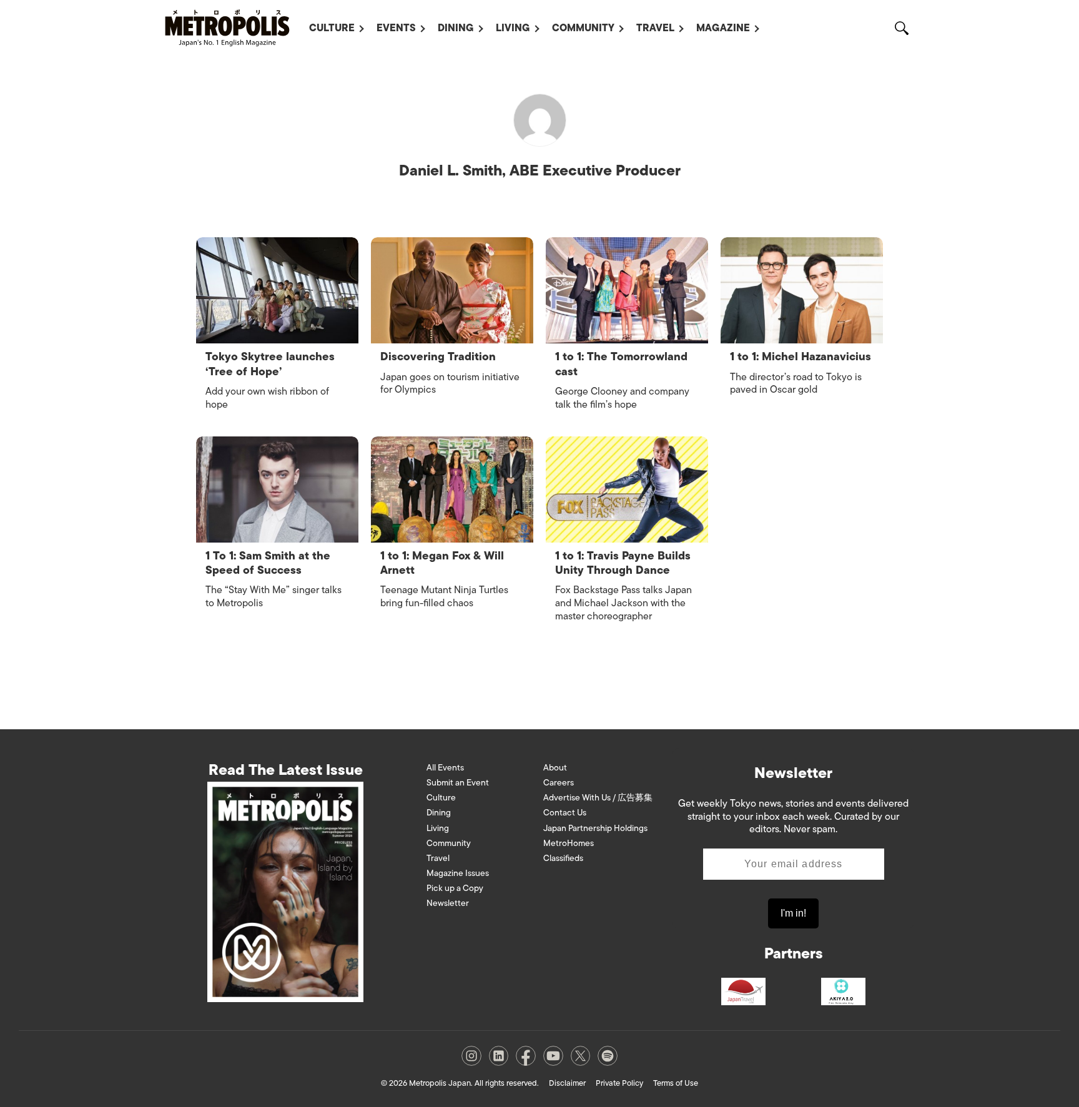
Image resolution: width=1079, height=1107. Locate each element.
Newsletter (447, 903)
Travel (655, 28)
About (555, 767)
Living (513, 28)
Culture (332, 28)
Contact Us (564, 812)
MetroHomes (568, 843)
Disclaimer (567, 1083)
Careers (558, 782)
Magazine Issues (457, 873)
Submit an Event (457, 782)
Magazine (723, 28)
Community (583, 28)
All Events (445, 767)
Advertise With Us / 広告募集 (598, 797)
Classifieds (563, 858)
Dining (456, 28)
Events (396, 28)
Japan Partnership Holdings (595, 828)
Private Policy (619, 1083)
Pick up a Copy (454, 888)
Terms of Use (675, 1083)
